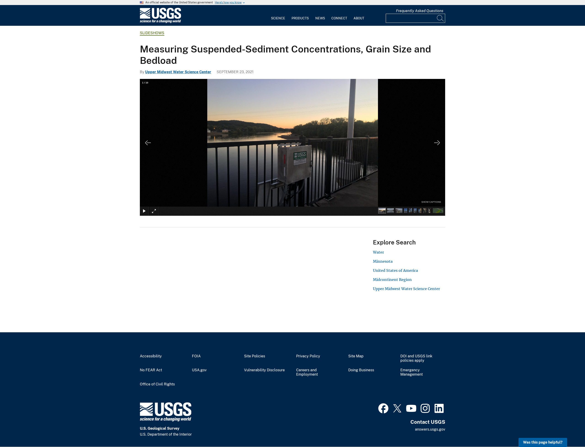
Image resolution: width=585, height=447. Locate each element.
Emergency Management (411, 372)
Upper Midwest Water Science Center (178, 72)
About (359, 18)
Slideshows (152, 33)
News (320, 18)
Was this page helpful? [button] (543, 442)
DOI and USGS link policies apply (416, 358)
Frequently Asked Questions (419, 11)
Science (278, 18)
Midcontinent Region (392, 279)
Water (378, 252)
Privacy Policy (308, 356)
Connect (339, 18)
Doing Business (361, 370)
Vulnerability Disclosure (264, 370)
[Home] (160, 22)
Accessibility (151, 356)
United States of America (395, 270)
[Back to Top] (568, 430)
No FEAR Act (151, 370)
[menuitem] (278, 15)
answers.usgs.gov (430, 429)
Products (300, 18)
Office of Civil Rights (157, 384)
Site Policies (254, 356)
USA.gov (199, 370)
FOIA (196, 356)
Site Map (356, 356)
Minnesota (383, 261)
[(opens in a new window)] (383, 407)
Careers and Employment (307, 372)
